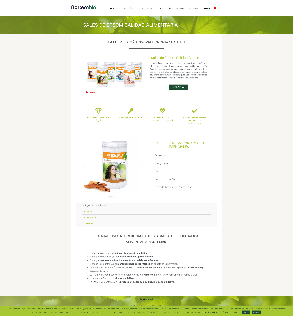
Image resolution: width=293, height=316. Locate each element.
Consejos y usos (148, 8)
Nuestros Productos (127, 8)
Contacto (206, 8)
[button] (85, 165)
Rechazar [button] (256, 312)
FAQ (169, 8)
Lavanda (89, 223)
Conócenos (180, 8)
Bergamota (91, 217)
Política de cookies (209, 312)
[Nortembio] (83, 7)
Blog (161, 8)
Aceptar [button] (246, 312)
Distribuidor (193, 8)
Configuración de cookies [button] (229, 312)
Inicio (112, 8)
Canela (158, 171)
